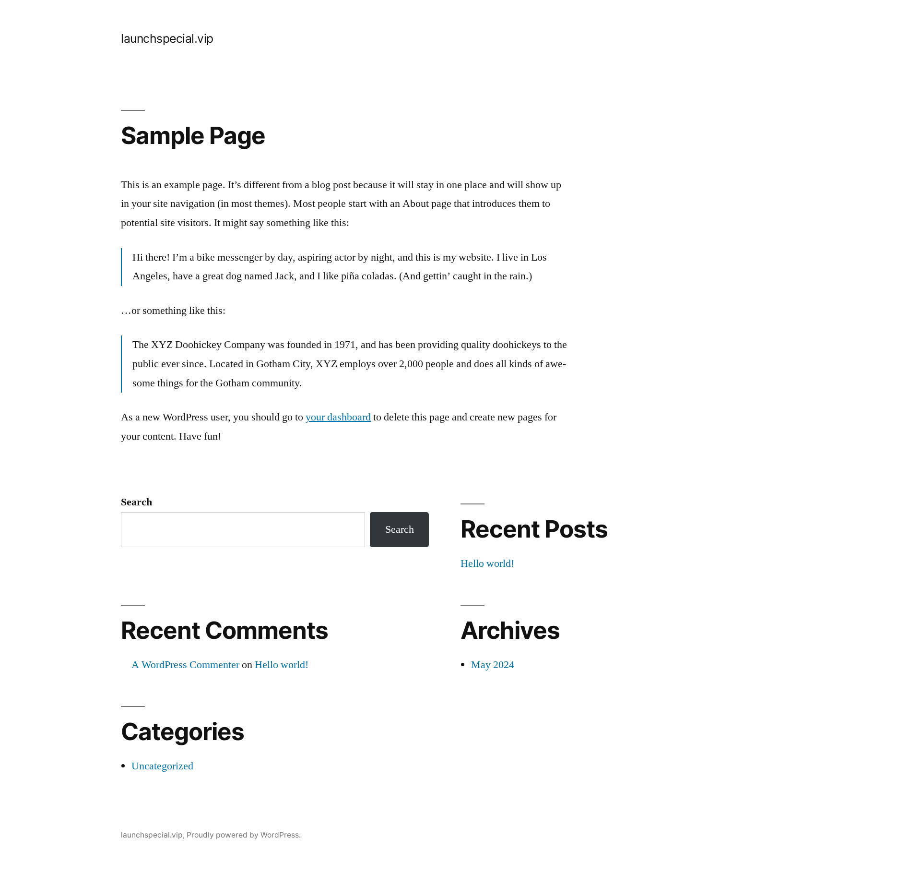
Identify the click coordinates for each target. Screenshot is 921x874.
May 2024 (492, 664)
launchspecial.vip (167, 38)
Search (136, 502)
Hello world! (487, 563)
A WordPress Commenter (185, 664)
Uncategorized (162, 766)
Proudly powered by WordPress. (244, 834)
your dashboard (338, 417)
